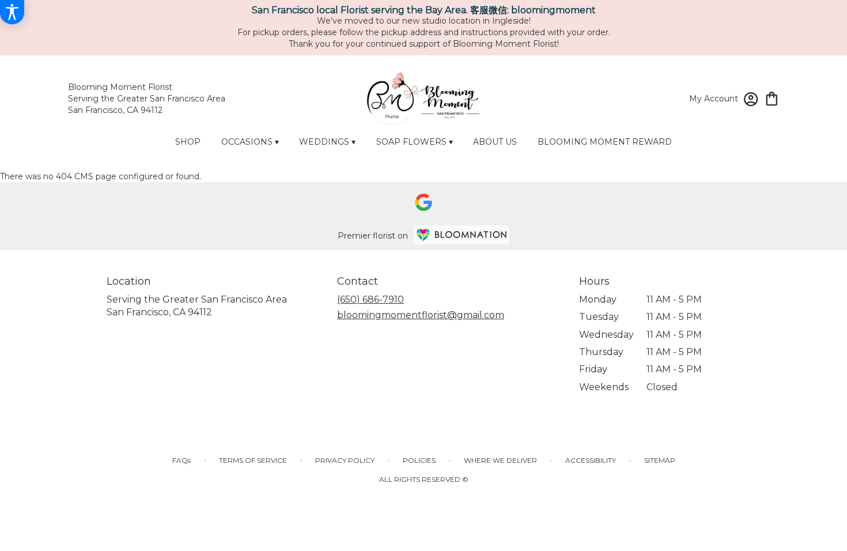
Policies (419, 460)
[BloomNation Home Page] (461, 234)
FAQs (181, 460)
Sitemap (659, 460)
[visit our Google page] (423, 202)
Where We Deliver (500, 460)
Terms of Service (253, 460)
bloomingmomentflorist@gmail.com (420, 315)
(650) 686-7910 (370, 299)
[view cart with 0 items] (772, 97)
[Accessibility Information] (12, 12)
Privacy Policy (345, 460)
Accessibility (590, 460)
